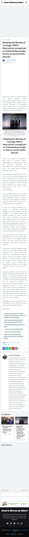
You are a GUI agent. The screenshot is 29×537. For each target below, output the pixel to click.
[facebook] (7, 523)
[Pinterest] (13, 348)
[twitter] (11, 523)
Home (4, 39)
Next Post (24, 490)
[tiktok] (21, 523)
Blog (11, 530)
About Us (13, 534)
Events (12, 342)
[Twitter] (7, 348)
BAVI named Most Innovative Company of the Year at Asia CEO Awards (7, 429)
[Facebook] (3, 348)
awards (9, 39)
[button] (2, 2)
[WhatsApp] (10, 348)
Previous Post (5, 490)
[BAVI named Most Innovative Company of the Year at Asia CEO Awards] (7, 420)
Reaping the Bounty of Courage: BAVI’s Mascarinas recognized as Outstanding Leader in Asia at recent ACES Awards (21, 432)
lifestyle (17, 342)
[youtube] (14, 523)
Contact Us (20, 534)
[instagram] (18, 523)
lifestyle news (6, 344)
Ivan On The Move (14, 355)
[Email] (16, 348)
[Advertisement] (14, 21)
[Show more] (19, 348)
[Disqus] (14, 467)
